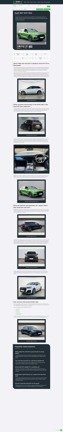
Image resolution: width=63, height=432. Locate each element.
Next (48, 6)
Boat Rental (17, 310)
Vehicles (25, 2)
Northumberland (16, 76)
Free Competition (47, 2)
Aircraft (31, 2)
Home (13, 9)
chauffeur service (34, 141)
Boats (28, 2)
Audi (22, 9)
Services (34, 2)
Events (42, 2)
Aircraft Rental (18, 311)
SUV (19, 9)
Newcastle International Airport (26, 141)
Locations (38, 2)
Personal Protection (18, 314)
